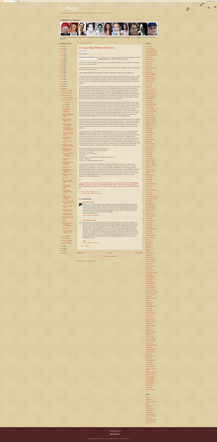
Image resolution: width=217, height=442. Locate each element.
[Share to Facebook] (84, 50)
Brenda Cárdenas (150, 98)
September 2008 (66, 97)
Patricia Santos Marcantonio (149, 303)
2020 (62, 60)
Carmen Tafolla (149, 113)
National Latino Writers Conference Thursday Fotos (67, 155)
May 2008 (65, 107)
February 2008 (66, 240)
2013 (62, 77)
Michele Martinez (150, 276)
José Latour (149, 200)
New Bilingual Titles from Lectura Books (67, 210)
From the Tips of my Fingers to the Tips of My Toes (67, 232)
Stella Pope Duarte (150, 366)
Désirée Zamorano (150, 139)
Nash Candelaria (150, 285)
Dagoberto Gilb (149, 124)
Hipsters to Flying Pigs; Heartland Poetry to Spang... (68, 115)
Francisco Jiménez (150, 163)
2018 (62, 65)
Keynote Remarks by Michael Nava (67, 138)
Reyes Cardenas (150, 314)
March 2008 (65, 238)
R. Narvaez (148, 308)
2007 (62, 246)
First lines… (65, 193)
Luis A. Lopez (149, 233)
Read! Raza (149, 418)
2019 (62, 62)
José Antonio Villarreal (151, 198)
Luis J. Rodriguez (150, 237)
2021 (62, 58)
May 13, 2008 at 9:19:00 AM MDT (91, 215)
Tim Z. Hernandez (150, 378)
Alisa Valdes (149, 70)
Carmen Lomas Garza (151, 111)
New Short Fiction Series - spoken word (151, 415)
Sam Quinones (149, 343)
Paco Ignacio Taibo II (151, 298)
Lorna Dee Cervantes (151, 229)
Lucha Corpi (149, 231)
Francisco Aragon (150, 160)
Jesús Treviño (149, 185)
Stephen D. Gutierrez (151, 372)
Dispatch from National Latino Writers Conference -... (67, 163)
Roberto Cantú (149, 323)
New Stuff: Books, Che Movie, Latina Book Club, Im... (67, 202)
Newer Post (81, 253)
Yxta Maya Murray (150, 389)
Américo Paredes (150, 81)
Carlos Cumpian (150, 102)
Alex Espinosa (149, 61)
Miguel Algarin (149, 279)
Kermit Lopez (149, 218)
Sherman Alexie (150, 355)
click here (99, 186)
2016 (62, 69)
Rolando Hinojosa (150, 325)
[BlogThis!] (81, 50)
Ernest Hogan (149, 156)
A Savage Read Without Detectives (96, 47)
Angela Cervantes (150, 89)
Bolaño (84, 193)
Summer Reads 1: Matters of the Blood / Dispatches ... (67, 171)
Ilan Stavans (149, 179)
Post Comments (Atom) (90, 261)
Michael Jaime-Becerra (151, 272)
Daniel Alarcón (149, 128)
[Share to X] (83, 50)
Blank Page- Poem (66, 167)
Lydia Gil (148, 239)
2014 (62, 74)
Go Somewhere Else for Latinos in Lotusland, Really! (67, 224)
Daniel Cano (149, 130)
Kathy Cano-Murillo (150, 216)
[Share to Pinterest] (86, 50)
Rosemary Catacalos (151, 332)
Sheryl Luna (149, 358)
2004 (62, 253)
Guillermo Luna (149, 175)
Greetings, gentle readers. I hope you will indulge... (67, 197)
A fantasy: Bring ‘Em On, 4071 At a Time (67, 214)
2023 (62, 53)
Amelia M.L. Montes (151, 78)
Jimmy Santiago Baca (151, 190)
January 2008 (65, 243)
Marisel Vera (149, 255)
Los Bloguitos (149, 410)
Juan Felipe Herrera (150, 207)
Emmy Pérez (149, 154)
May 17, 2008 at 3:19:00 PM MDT (91, 242)
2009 (62, 86)
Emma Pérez (149, 150)
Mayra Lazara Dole (150, 266)
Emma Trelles (149, 152)
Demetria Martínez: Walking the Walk (67, 124)
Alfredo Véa (149, 65)
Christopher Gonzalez (151, 122)
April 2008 (65, 236)
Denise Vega (149, 137)
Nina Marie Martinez (151, 287)
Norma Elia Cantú (150, 289)
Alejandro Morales (150, 59)
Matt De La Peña (150, 261)
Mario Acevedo (149, 253)
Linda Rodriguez (150, 222)
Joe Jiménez (149, 192)
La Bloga (68, 7)
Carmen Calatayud (150, 109)
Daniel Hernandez (150, 132)
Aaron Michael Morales (151, 50)
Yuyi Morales (149, 387)
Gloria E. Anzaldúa (150, 169)
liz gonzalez (149, 226)
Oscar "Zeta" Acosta (151, 294)
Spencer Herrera (150, 364)
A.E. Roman (149, 46)
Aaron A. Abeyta (150, 48)
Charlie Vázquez (150, 115)
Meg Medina (149, 268)
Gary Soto (148, 167)
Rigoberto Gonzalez (150, 321)
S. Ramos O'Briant (150, 338)
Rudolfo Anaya (149, 334)
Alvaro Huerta (149, 76)
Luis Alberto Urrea (150, 235)
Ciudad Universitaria (88, 220)
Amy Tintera (149, 83)
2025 (62, 48)
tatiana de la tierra (150, 374)
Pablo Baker (149, 296)
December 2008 (66, 90)
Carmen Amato (149, 106)
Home (110, 253)
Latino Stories (149, 408)
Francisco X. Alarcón (151, 165)
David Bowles (149, 135)
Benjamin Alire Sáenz (151, 93)
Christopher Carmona (151, 119)
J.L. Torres (148, 181)
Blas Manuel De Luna (151, 96)
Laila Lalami (149, 405)
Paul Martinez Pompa (151, 306)
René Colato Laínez (150, 312)
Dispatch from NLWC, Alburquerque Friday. (67, 145)
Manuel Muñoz (149, 242)
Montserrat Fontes (150, 283)
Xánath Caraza (149, 385)
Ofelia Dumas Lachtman (152, 292)
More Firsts (65, 178)
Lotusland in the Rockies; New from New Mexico (67, 150)
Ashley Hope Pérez (150, 91)
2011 (62, 81)
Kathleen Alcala (149, 213)
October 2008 (65, 95)
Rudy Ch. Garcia (150, 336)
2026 (62, 46)
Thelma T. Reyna (150, 376)
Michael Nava (149, 274)
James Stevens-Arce (151, 183)
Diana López (149, 141)
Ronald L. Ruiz (149, 330)
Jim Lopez (148, 188)
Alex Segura (149, 63)
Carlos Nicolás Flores (151, 104)
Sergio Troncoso (150, 351)
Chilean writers (90, 193)
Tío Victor (64, 220)
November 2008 (66, 93)
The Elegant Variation (151, 420)
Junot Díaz (148, 211)
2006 (62, 248)
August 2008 (65, 100)
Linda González (149, 220)
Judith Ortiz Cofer (150, 209)
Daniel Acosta (149, 126)
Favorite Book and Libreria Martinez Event (66, 187)
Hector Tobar (149, 177)
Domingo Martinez (150, 143)
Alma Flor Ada (149, 72)
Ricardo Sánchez (150, 319)
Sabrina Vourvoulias (151, 340)
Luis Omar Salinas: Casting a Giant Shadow (66, 120)
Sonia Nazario (149, 362)
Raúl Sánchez (149, 310)
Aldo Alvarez (149, 57)
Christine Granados (150, 117)
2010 (62, 84)
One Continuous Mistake (66, 159)
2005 (62, 250)
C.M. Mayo (148, 100)
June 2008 (65, 104)
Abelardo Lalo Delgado (151, 53)
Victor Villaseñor (150, 380)
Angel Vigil (148, 87)
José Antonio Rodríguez (151, 196)
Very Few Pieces (66, 228)
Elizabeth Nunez (150, 147)
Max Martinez (149, 264)
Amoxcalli (148, 397)
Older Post (138, 253)
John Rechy (149, 194)
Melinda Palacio (150, 270)
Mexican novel (98, 193)
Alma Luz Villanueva (151, 74)
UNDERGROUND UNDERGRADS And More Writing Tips (67, 129)
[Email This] (80, 50)
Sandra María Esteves (151, 345)
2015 (62, 72)
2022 (62, 55)
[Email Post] (97, 191)
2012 (62, 79)
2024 (62, 51)
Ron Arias (148, 327)
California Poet (149, 399)
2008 (62, 88)
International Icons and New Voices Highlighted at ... (67, 110)
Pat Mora (148, 300)
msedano (86, 191)
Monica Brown (149, 281)
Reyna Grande (149, 317)
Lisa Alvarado (149, 224)
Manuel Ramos (87, 202)
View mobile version (110, 256)
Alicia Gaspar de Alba (151, 68)
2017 (62, 67)
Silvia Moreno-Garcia (151, 360)
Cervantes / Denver (150, 401)
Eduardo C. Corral (150, 145)
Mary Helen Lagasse (151, 259)
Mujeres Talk (149, 412)
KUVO (147, 403)
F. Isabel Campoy (150, 158)
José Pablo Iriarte (150, 205)
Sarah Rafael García (151, 349)
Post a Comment (85, 246)
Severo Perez (149, 353)
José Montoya (149, 203)
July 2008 (64, 102)
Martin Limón (149, 257)
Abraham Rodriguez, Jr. (151, 55)
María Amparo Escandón (149, 247)
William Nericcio (150, 383)
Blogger (127, 438)
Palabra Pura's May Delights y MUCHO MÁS (67, 182)
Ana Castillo (149, 85)
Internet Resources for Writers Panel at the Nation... (67, 134)
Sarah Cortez (149, 347)
